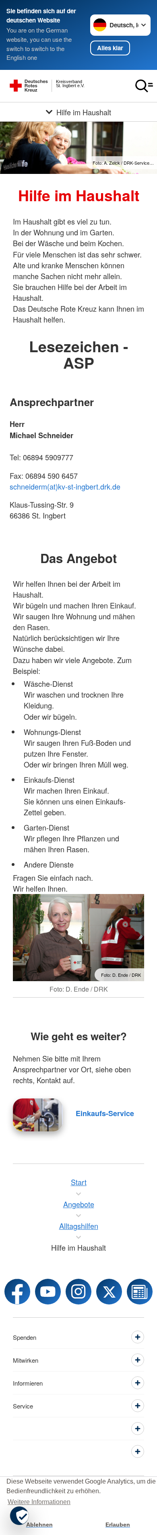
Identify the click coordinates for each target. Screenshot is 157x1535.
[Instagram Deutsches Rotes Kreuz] (78, 1291)
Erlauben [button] (117, 1524)
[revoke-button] (19, 1515)
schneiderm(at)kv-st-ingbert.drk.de (65, 486)
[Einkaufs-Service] (38, 1114)
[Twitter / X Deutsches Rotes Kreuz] (109, 1291)
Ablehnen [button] (39, 1524)
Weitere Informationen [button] (39, 1501)
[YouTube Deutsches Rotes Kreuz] (48, 1291)
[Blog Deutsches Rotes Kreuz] (140, 1291)
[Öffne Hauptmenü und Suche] (144, 86)
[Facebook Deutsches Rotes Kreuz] (17, 1291)
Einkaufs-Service (105, 1113)
